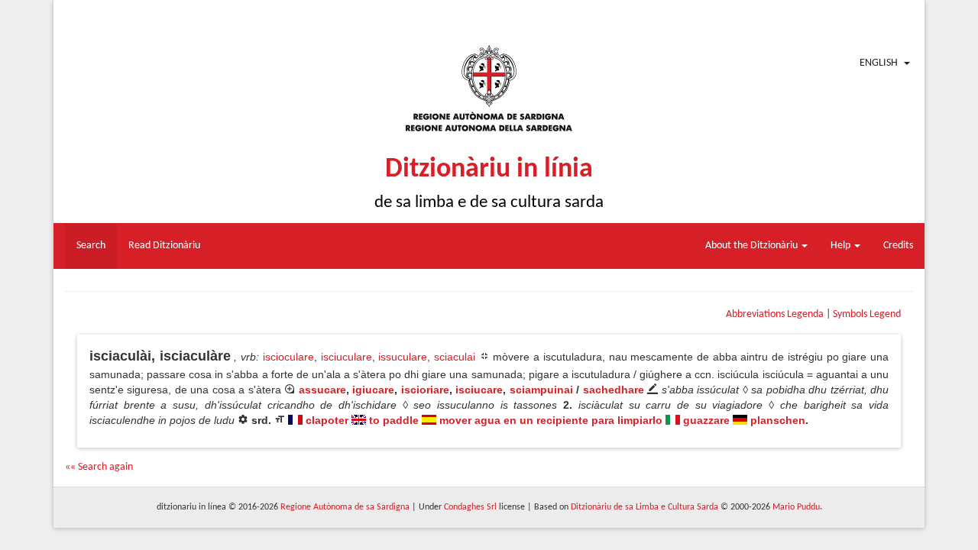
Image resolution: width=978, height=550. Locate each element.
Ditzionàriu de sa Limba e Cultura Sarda (644, 507)
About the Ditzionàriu (752, 245)
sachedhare (613, 389)
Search (90, 245)
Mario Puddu (796, 507)
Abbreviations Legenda (775, 314)
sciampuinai (541, 389)
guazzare (706, 420)
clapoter (327, 420)
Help (842, 245)
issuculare (402, 357)
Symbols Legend (867, 314)
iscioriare (425, 389)
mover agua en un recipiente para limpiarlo (550, 420)
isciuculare (346, 357)
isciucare (479, 389)
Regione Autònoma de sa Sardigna (345, 507)
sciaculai (454, 357)
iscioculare (288, 357)
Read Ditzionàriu (164, 245)
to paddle (394, 420)
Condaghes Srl (470, 507)
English (879, 63)
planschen (777, 420)
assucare (322, 389)
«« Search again (99, 467)
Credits (898, 245)
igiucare (373, 389)
